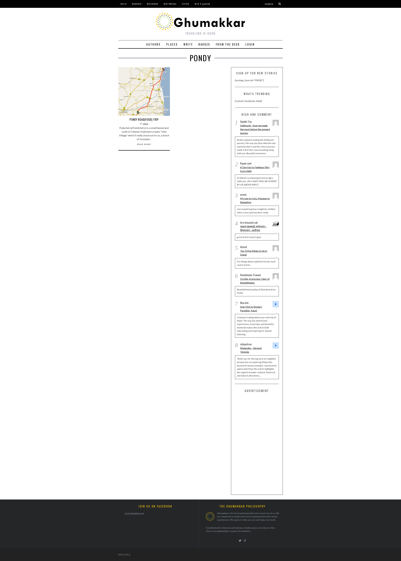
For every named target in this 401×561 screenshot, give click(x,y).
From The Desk (228, 44)
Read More (144, 144)
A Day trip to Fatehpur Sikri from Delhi (254, 169)
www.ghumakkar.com (134, 513)
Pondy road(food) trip (144, 119)
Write (188, 44)
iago (145, 124)
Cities (185, 4)
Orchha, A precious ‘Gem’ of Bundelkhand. (255, 280)
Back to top (123, 554)
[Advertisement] (258, 443)
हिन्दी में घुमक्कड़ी (202, 4)
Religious (152, 4)
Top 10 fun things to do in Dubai (253, 252)
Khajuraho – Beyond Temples (251, 350)
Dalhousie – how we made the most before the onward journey (255, 129)
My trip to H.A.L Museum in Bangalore (255, 200)
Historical (170, 4)
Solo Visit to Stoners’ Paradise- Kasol (251, 308)
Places (172, 44)
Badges (204, 44)
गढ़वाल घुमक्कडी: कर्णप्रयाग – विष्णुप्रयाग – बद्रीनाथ (253, 228)
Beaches (137, 4)
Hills (124, 4)
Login (250, 44)
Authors (153, 44)
